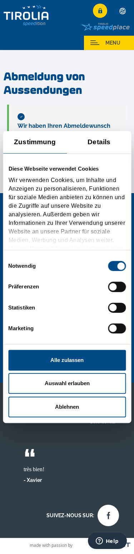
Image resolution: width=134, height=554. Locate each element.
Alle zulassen (67, 360)
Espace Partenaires (25, 43)
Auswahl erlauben (67, 383)
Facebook (106, 514)
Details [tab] (99, 142)
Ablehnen (67, 407)
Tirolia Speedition (26, 15)
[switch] (117, 287)
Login (100, 11)
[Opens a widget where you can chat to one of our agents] (107, 541)
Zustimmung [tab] (35, 142)
